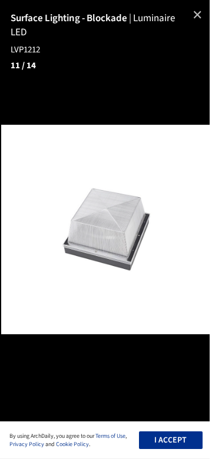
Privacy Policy (26, 444)
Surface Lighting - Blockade (72, 18)
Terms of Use (110, 436)
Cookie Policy (72, 444)
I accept (170, 440)
